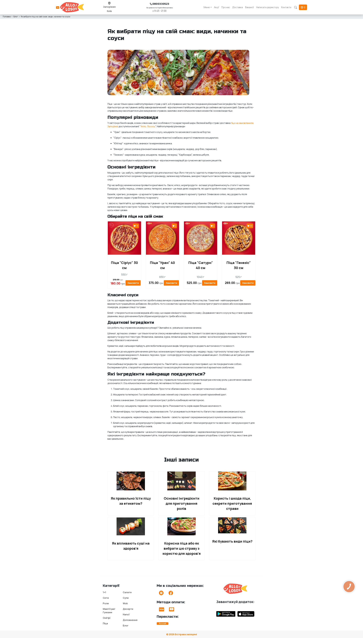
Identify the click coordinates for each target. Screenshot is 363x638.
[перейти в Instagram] (161, 593)
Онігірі (106, 617)
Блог (15, 16)
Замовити (133, 282)
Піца (105, 623)
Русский (162, 623)
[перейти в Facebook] (170, 593)
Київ (109, 11)
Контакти (286, 7)
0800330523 (160, 4)
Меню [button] (207, 7)
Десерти (128, 608)
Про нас (225, 7)
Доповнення (130, 620)
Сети (106, 597)
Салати (127, 592)
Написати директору (267, 7)
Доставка (237, 7)
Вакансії (249, 7)
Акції (216, 7)
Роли (106, 603)
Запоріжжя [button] (109, 6)
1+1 (104, 592)
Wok (125, 603)
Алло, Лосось (148, 126)
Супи (126, 597)
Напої (126, 614)
